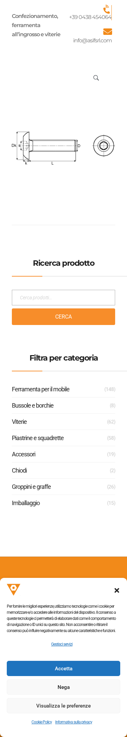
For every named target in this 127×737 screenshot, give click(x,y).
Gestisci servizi (61, 644)
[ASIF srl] (32, 76)
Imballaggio (26, 502)
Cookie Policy (41, 722)
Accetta (63, 669)
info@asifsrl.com (92, 40)
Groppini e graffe (31, 486)
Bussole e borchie (33, 405)
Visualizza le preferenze (63, 706)
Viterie (19, 421)
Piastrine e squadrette (38, 437)
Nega (64, 687)
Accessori (23, 454)
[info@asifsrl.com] (107, 31)
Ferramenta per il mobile (40, 389)
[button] (116, 589)
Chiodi (19, 470)
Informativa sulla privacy (73, 722)
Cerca (63, 316)
